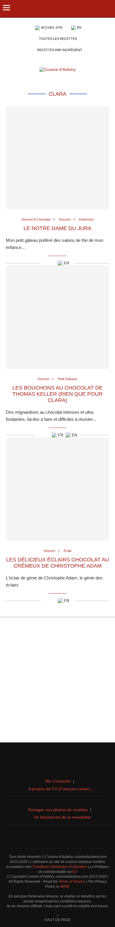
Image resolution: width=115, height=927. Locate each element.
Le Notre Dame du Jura (57, 228)
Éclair (68, 551)
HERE (65, 886)
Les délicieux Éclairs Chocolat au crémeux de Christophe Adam (57, 563)
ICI (74, 872)
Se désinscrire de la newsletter (62, 817)
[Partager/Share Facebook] (45, 263)
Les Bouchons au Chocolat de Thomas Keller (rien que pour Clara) (57, 394)
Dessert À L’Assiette (36, 219)
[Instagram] (51, 836)
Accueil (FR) (52, 27)
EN (79, 27)
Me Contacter (58, 781)
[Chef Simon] (57, 836)
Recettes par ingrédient (59, 50)
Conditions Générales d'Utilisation (59, 867)
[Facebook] (44, 836)
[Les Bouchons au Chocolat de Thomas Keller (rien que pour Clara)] (57, 317)
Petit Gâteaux (67, 379)
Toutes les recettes (58, 38)
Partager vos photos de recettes (58, 809)
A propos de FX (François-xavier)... (61, 788)
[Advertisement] (57, 682)
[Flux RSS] (70, 836)
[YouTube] (64, 836)
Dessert (64, 219)
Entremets (86, 219)
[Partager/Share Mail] (52, 263)
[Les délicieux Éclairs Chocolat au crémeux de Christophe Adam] (57, 489)
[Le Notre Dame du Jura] (57, 157)
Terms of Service (72, 881)
